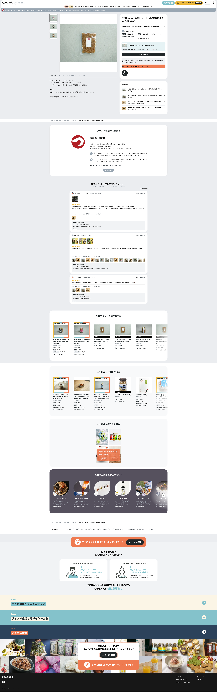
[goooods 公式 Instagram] (3, 682)
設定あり (132, 36)
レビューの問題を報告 (141, 193)
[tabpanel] (83, 88)
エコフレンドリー (113, 165)
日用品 (87, 6)
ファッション (113, 6)
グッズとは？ (179, 676)
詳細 (162, 34)
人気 (67, 6)
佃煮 (73, 120)
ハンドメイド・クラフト (95, 165)
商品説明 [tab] (53, 76)
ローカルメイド (105, 165)
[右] (163, 340)
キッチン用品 (93, 6)
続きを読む (74, 211)
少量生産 (120, 165)
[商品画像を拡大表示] (88, 43)
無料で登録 (57, 347)
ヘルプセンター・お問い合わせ (183, 682)
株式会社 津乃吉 (131, 34)
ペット (118, 6)
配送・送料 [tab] (82, 76)
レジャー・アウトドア (137, 6)
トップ (51, 120)
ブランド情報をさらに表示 (144, 38)
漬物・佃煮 (66, 120)
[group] (135, 542)
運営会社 (199, 679)
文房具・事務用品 (125, 6)
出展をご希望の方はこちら (182, 679)
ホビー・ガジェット (147, 6)
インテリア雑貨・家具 (103, 6)
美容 (82, 6)
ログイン (207, 3)
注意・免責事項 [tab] (71, 76)
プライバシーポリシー (202, 676)
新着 (72, 6)
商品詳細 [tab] (61, 76)
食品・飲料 (77, 6)
